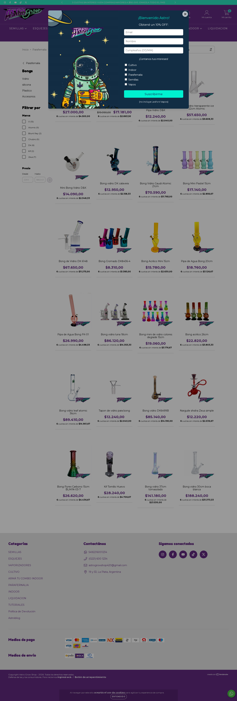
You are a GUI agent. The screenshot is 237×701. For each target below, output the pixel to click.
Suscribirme (154, 94)
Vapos (132, 84)
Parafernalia (135, 74)
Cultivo (132, 65)
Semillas (133, 79)
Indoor (132, 70)
